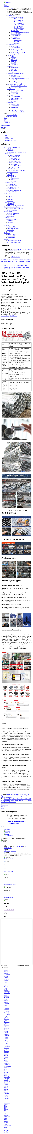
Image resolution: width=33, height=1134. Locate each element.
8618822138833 (15, 257)
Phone (15, 316)
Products (6, 137)
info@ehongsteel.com (14, 250)
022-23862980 (17, 249)
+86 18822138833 (27, 249)
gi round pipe (4, 805)
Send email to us (5, 316)
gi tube (2, 808)
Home (5, 135)
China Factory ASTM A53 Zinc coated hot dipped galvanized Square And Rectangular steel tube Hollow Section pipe (15, 796)
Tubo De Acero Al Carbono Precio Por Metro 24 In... (16, 822)
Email (11, 316)
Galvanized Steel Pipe (10, 140)
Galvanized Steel (8, 138)
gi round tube (4, 806)
